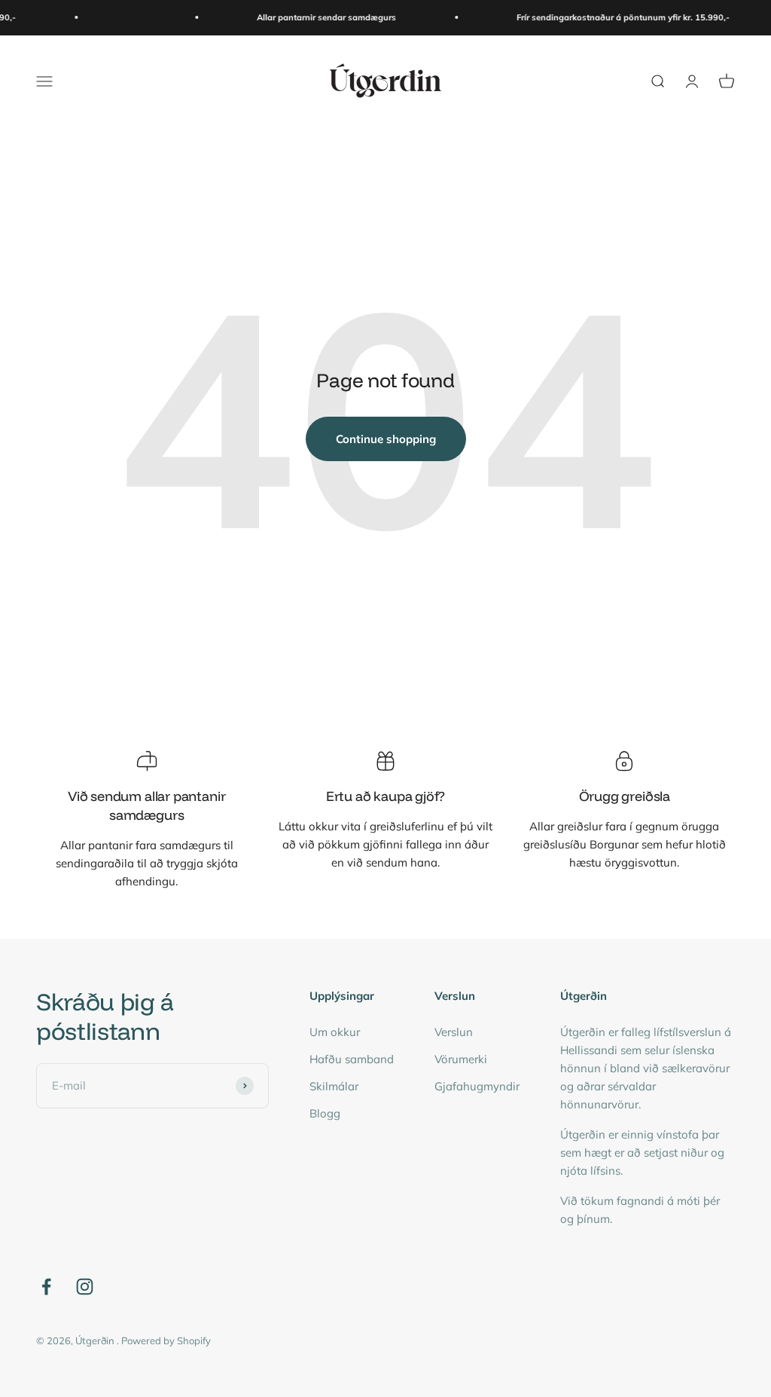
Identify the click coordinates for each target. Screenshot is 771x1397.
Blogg (324, 1113)
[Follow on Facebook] (46, 1286)
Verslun (453, 1032)
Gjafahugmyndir (477, 1086)
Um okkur (334, 1032)
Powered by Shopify (166, 1340)
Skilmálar (333, 1086)
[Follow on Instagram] (85, 1286)
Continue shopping (386, 439)
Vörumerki (460, 1059)
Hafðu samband (351, 1059)
